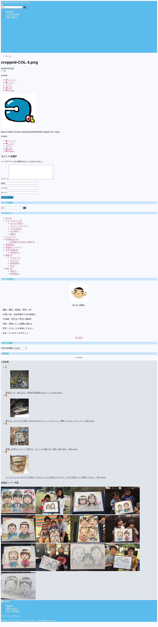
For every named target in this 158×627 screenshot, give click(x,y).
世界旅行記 (12, 239)
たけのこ (15, 258)
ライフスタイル (14, 221)
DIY (8, 218)
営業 (13, 271)
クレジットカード (19, 226)
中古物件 (15, 231)
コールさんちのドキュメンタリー (15, 2)
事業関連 (10, 245)
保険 (13, 234)
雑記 (9, 269)
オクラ (14, 261)
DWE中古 (15, 253)
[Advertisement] (79, 36)
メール (4, 188)
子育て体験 (12, 250)
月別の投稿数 (7, 348)
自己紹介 (9, 12)
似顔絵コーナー (13, 247)
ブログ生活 (16, 229)
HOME (6, 601)
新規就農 (15, 263)
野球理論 (15, 274)
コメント (5, 179)
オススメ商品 (16, 223)
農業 (9, 255)
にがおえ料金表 (12, 14)
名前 (3, 183)
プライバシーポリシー (11, 616)
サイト (4, 193)
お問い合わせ (11, 17)
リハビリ (10, 237)
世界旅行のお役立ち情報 (22, 242)
